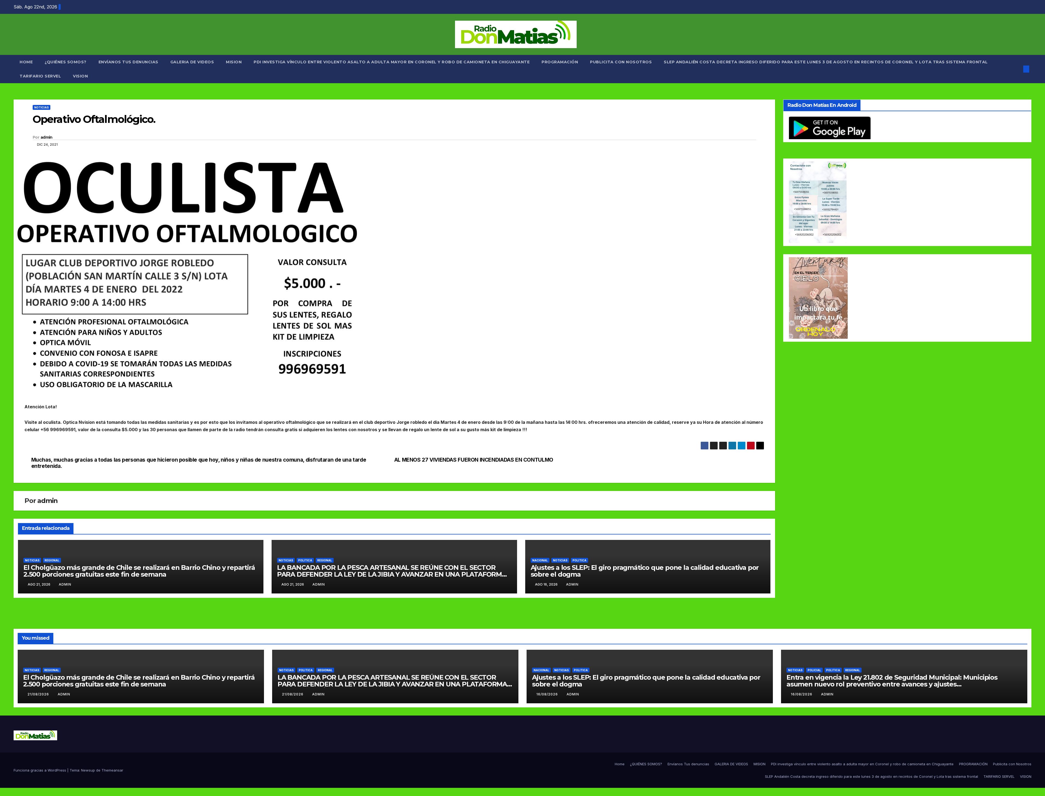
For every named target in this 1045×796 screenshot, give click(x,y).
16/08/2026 (547, 694)
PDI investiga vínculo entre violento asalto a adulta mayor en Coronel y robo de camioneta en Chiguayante (392, 62)
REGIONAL (52, 560)
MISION (234, 62)
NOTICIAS (41, 107)
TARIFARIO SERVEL (40, 76)
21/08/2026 (38, 694)
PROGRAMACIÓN (560, 62)
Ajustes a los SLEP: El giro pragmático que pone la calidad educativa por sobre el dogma (645, 571)
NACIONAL (540, 560)
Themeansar (112, 770)
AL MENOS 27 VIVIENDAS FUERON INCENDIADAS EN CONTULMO (473, 460)
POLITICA (305, 560)
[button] (1017, 69)
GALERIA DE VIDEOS (192, 62)
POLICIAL (814, 670)
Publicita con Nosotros (621, 62)
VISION (80, 76)
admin (47, 137)
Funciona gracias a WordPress (40, 770)
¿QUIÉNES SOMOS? (66, 62)
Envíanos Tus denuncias (128, 62)
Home (26, 62)
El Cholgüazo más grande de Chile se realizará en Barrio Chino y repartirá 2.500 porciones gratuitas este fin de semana (139, 571)
